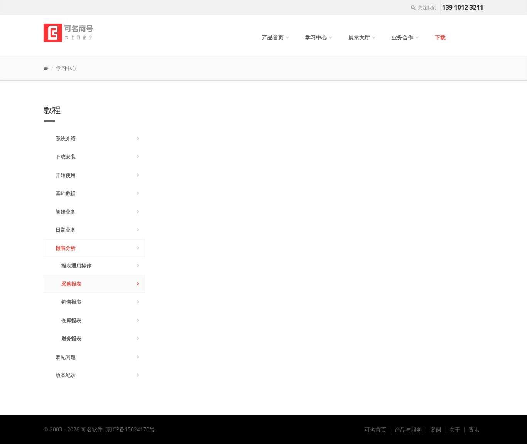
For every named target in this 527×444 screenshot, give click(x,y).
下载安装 (66, 156)
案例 (435, 430)
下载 (440, 37)
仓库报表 (71, 320)
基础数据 (66, 193)
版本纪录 (66, 375)
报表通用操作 (76, 265)
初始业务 (66, 211)
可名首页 (375, 430)
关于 (454, 430)
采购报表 (71, 283)
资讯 (473, 429)
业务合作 (402, 37)
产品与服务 (408, 430)
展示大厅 (359, 37)
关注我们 (426, 7)
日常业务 (66, 229)
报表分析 (66, 247)
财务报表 (71, 338)
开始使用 (66, 175)
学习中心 (316, 37)
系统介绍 (66, 138)
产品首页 (273, 37)
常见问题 (66, 356)
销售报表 (71, 301)
